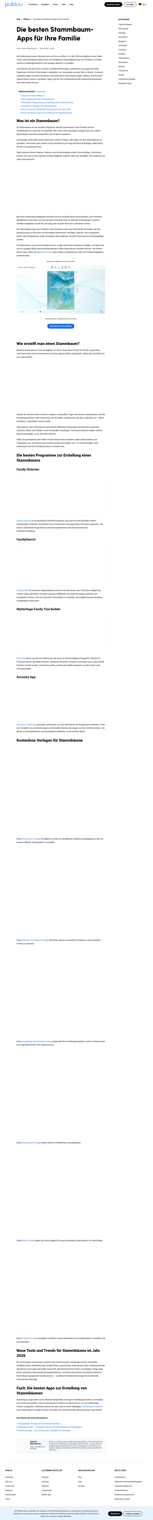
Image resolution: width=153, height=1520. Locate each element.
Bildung (27, 19)
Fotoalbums (123, 71)
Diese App (21, 658)
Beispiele (8, 1490)
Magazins (122, 41)
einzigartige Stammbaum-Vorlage (37, 1041)
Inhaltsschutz (120, 1477)
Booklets (122, 54)
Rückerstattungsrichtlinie (124, 1495)
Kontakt (81, 1486)
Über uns (8, 1482)
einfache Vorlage (29, 1338)
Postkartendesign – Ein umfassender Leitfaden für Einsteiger (44, 1430)
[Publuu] (13, 4)
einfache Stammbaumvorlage (35, 940)
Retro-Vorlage (28, 1240)
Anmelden (130, 4)
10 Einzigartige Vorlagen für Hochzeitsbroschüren (38, 1423)
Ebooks (121, 75)
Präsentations (124, 58)
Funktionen (9, 1486)
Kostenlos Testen (113, 4)
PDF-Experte (123, 29)
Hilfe (80, 1482)
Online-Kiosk (47, 1490)
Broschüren (123, 37)
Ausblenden (40, 91)
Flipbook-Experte (125, 24)
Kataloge (122, 33)
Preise (7, 1499)
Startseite (9, 1477)
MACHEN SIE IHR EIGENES (61, 326)
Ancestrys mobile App (26, 724)
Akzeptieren (115, 1514)
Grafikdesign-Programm (92, 1406)
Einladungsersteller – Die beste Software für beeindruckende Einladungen (49, 1427)
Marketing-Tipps (125, 83)
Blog (18, 19)
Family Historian (24, 520)
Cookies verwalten (133, 1514)
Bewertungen (10, 1495)
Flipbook (45, 1477)
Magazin (45, 1486)
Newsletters (123, 62)
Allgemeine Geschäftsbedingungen (128, 1482)
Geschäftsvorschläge (127, 79)
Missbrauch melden (122, 1499)
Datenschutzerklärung (123, 1486)
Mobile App (46, 1495)
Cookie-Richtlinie (121, 1490)
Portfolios (122, 50)
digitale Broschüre (45, 252)
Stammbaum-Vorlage (31, 1142)
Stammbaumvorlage (31, 839)
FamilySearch (23, 590)
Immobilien (123, 45)
